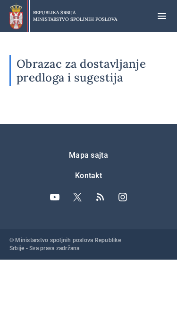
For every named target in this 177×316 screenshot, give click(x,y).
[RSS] (100, 197)
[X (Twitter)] (77, 197)
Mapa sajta (88, 155)
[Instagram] (122, 197)
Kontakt (88, 175)
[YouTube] (54, 197)
